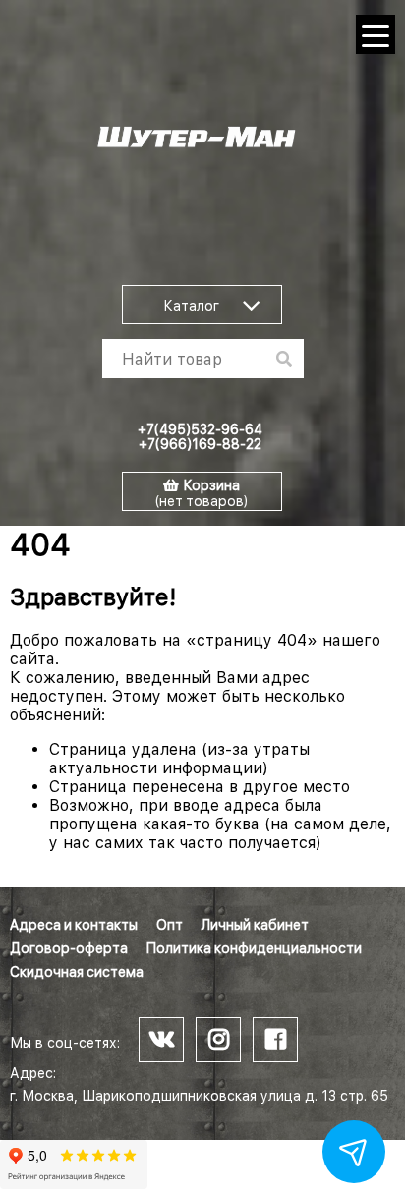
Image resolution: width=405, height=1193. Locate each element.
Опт (169, 925)
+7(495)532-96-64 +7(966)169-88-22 (200, 437)
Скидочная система (77, 972)
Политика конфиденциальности (254, 948)
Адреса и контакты (74, 925)
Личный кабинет (255, 925)
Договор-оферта (69, 948)
